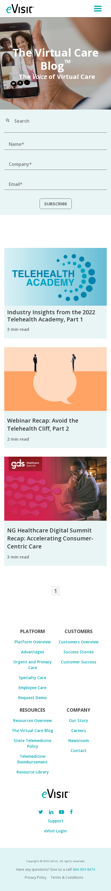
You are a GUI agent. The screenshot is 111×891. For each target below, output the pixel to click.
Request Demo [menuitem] (32, 697)
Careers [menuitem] (78, 730)
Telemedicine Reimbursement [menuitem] (32, 759)
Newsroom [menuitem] (78, 740)
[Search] (7, 121)
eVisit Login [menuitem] (55, 831)
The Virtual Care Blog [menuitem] (32, 730)
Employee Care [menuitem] (32, 687)
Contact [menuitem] (79, 750)
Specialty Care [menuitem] (32, 677)
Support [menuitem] (55, 821)
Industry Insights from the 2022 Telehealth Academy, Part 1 (51, 315)
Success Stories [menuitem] (78, 652)
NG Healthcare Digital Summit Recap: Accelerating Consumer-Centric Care (50, 538)
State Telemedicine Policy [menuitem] (32, 743)
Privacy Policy (35, 877)
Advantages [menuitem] (32, 652)
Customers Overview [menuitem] (78, 642)
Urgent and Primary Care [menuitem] (32, 664)
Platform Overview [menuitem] (33, 642)
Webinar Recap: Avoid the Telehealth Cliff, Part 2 (42, 424)
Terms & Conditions (67, 877)
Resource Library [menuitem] (33, 772)
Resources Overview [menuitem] (32, 720)
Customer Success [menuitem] (78, 662)
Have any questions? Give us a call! (55, 869)
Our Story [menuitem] (78, 720)
